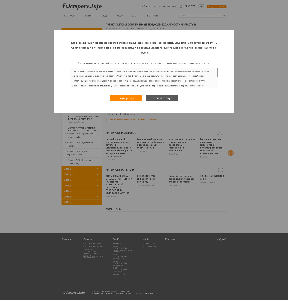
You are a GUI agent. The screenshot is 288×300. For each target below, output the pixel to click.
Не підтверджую (162, 98)
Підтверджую (126, 98)
